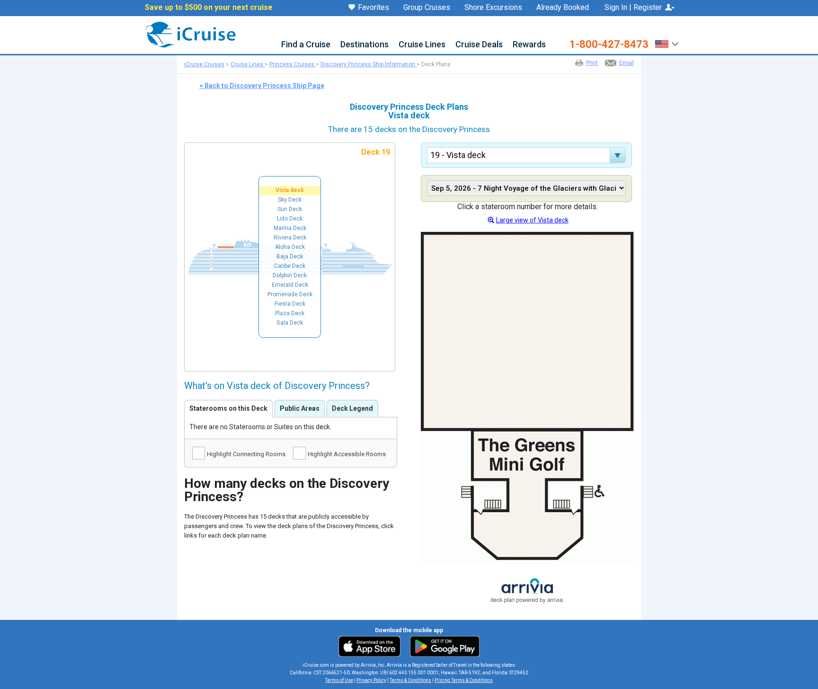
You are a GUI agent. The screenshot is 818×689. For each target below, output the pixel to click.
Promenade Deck (289, 294)
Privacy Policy (371, 680)
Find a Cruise (305, 44)
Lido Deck (289, 218)
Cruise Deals (479, 44)
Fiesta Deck (290, 303)
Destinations (364, 44)
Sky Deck (290, 199)
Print (592, 63)
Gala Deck (289, 322)
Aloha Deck (290, 247)
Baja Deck (289, 256)
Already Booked (562, 7)
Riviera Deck (290, 237)
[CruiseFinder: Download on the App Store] (371, 646)
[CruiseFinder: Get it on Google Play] (442, 646)
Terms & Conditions (410, 680)
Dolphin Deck (290, 275)
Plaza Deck (289, 313)
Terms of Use (339, 680)
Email (626, 63)
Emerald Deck (290, 285)
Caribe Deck (289, 266)
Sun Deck (289, 209)
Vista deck (290, 190)
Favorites (373, 8)
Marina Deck (290, 228)
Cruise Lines (422, 44)
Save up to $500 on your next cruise (209, 7)
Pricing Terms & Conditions (464, 680)
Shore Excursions (493, 7)
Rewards (529, 44)
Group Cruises (426, 7)
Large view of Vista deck (532, 220)
